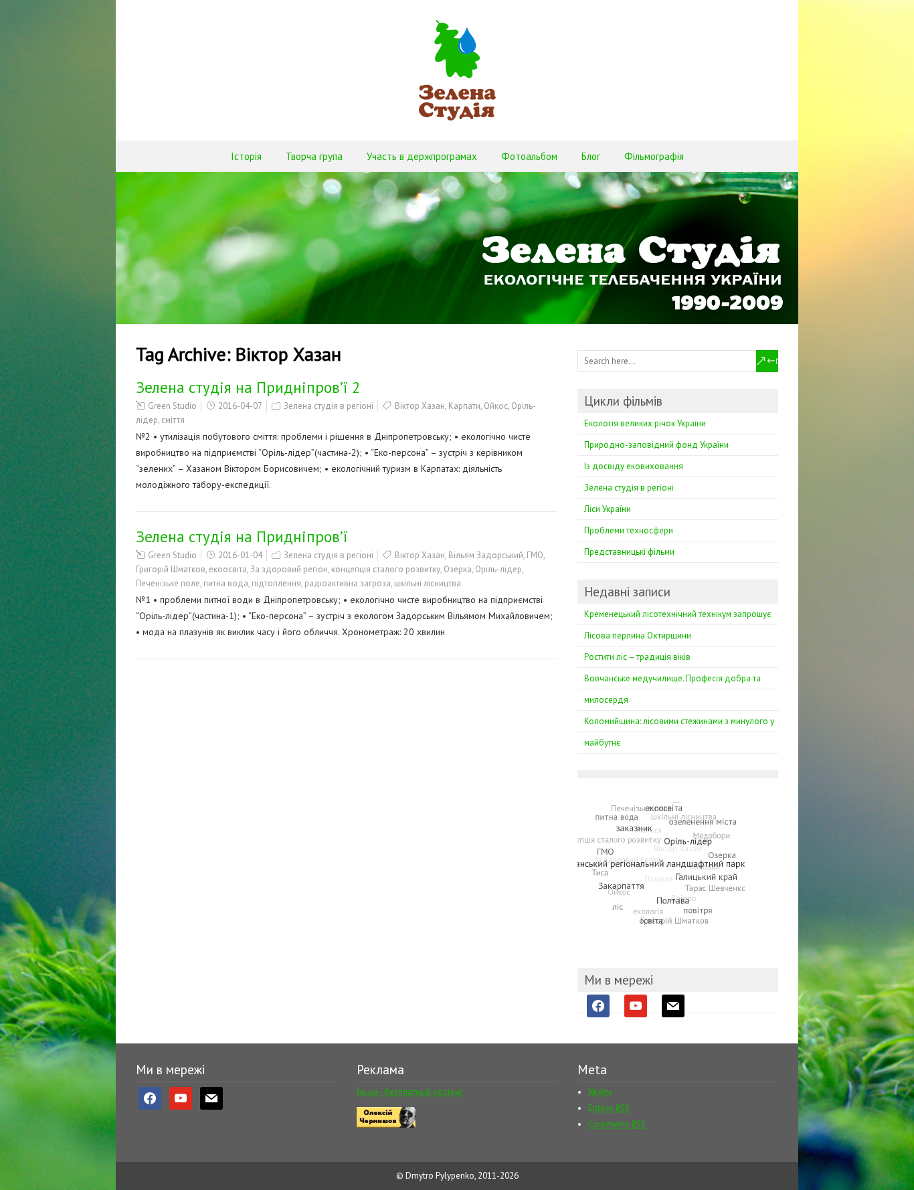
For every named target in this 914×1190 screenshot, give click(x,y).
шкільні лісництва (427, 583)
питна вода (225, 583)
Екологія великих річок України (645, 423)
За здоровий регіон (289, 569)
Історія (246, 156)
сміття (173, 420)
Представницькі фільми (629, 552)
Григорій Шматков (170, 569)
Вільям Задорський (485, 555)
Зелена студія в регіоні (328, 406)
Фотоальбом (529, 156)
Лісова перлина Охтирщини (637, 635)
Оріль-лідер (498, 569)
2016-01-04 (240, 555)
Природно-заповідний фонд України (656, 444)
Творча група (314, 156)
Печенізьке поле (168, 583)
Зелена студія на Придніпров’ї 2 (248, 387)
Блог (590, 156)
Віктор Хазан (420, 406)
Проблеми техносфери (628, 530)
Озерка (458, 569)
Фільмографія (654, 156)
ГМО (535, 555)
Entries (609, 1108)
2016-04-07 (240, 406)
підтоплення (276, 583)
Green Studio (172, 406)
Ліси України (607, 509)
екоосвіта (228, 569)
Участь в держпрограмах (422, 156)
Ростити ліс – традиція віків (637, 657)
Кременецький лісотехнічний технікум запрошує (677, 614)
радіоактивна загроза (347, 583)
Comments (617, 1124)
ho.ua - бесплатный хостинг (410, 1092)
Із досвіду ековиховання (633, 466)
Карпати (464, 406)
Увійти (600, 1092)
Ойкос (496, 406)
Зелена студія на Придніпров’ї (242, 536)
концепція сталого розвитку (385, 569)
